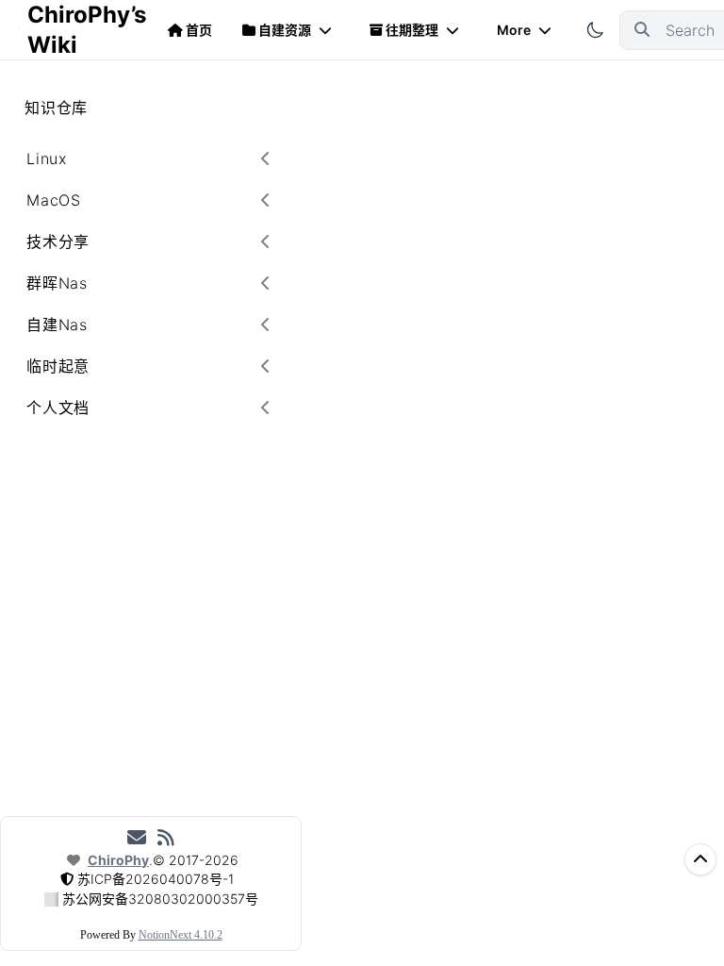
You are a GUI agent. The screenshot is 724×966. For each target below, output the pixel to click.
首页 (199, 30)
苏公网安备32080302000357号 (160, 899)
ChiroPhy (118, 860)
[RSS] (165, 837)
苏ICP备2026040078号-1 (155, 879)
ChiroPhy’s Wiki (86, 29)
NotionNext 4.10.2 (180, 934)
